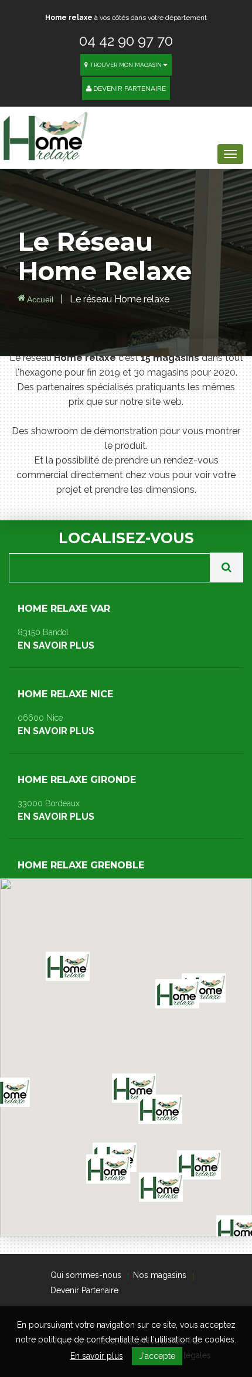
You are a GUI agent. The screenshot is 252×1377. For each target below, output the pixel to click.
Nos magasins (159, 1275)
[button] (161, 1187)
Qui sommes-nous (85, 1275)
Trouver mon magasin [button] (125, 65)
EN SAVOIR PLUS (64, 627)
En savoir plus (96, 1356)
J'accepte (157, 1356)
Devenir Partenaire (128, 88)
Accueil (39, 299)
